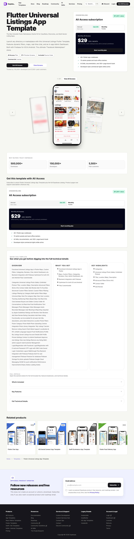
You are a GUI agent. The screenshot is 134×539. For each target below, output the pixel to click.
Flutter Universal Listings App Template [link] (36, 459)
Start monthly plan (100, 50)
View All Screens (69, 79)
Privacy (108, 525)
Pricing (79, 4)
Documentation (36, 515)
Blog (38, 4)
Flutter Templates (11, 523)
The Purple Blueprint (37, 531)
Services (72, 4)
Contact (58, 523)
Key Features (16, 392)
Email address (70, 481)
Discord (106, 4)
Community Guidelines (38, 525)
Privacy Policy (94, 492)
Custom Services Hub (63, 518)
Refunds (109, 523)
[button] (67, 115)
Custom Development (63, 515)
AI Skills (63, 4)
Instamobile (84, 515)
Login (113, 4)
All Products (9, 515)
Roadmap (45, 4)
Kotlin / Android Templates (14, 528)
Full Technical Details (20, 401)
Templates (17, 459)
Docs (32, 4)
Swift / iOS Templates (12, 525)
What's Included (18, 382)
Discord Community (62, 525)
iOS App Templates (87, 520)
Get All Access (123, 4)
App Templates (22, 4)
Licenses (109, 520)
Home (8, 459)
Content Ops (60, 520)
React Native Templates (13, 520)
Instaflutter (84, 518)
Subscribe (113, 485)
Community (55, 4)
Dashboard (109, 518)
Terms (108, 528)
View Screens (38, 65)
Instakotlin (84, 523)
